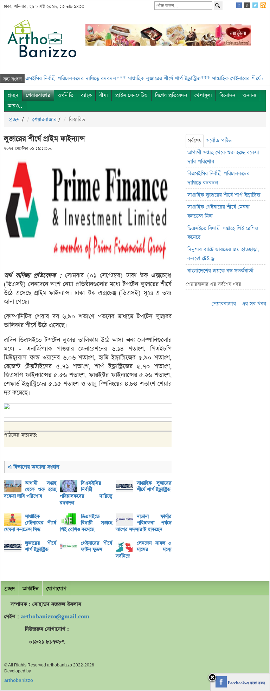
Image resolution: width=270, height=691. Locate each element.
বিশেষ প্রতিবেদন (171, 95)
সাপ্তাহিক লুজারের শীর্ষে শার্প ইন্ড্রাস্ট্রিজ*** (158, 78)
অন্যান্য (249, 95)
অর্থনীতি (65, 95)
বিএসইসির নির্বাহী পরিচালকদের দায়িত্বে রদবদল (86, 493)
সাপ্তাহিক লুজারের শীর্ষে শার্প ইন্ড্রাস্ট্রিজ (154, 486)
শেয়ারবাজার (38, 95)
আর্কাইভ (30, 588)
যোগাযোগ (56, 588)
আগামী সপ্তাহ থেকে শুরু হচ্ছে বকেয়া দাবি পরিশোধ (30, 490)
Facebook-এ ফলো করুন (246, 683)
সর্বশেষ (194, 140)
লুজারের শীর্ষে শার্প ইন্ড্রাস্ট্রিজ (40, 546)
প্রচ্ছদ (13, 95)
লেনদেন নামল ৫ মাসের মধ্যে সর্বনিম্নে (144, 550)
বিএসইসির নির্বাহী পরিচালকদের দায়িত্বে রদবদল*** (63, 78)
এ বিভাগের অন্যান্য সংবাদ (33, 467)
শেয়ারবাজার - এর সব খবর (239, 303)
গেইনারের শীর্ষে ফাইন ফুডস (96, 546)
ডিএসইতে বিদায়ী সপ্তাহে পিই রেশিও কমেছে (86, 523)
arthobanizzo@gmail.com (55, 616)
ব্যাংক (86, 95)
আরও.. (15, 105)
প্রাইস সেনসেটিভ (131, 95)
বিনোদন (227, 95)
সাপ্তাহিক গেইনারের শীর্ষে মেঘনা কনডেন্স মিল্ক (30, 523)
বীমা (103, 95)
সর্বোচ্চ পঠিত (219, 140)
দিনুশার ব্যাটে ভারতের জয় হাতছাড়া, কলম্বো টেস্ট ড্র (223, 254)
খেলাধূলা (203, 95)
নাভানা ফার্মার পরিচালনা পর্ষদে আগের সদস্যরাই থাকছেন (144, 523)
